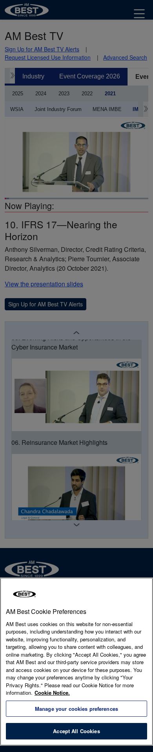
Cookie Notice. (52, 692)
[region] (76, 661)
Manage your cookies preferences (76, 708)
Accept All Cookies (76, 731)
